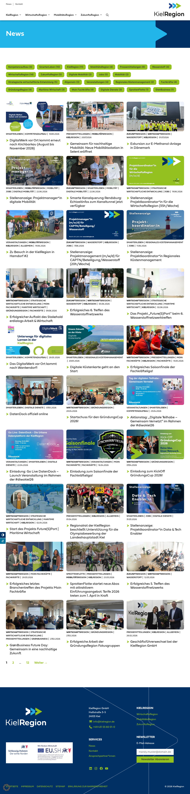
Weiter (40, 662)
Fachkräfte (36, 311)
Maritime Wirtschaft (34, 307)
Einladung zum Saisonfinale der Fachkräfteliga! (94, 473)
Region (102, 134)
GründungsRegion (17, 311)
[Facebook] (101, 768)
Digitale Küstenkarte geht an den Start (95, 369)
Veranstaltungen (16, 242)
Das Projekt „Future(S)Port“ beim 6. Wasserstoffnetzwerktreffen (156, 315)
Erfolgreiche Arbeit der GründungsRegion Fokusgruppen (95, 643)
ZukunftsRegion (90, 15)
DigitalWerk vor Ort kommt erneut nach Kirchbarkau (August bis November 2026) (35, 144)
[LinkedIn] (90, 768)
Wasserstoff (134, 137)
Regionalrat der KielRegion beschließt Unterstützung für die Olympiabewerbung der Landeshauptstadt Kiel (94, 531)
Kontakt (19, 4)
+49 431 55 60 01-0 (104, 726)
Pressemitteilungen (78, 134)
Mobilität (52, 188)
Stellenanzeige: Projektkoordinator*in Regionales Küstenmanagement (155, 256)
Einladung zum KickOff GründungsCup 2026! (147, 473)
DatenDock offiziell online (29, 414)
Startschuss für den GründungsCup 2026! (96, 419)
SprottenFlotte (75, 574)
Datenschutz (45, 786)
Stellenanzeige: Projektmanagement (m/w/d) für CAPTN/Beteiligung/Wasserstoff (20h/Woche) (95, 258)
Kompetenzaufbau (35, 134)
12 (28, 662)
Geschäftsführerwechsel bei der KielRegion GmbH (153, 643)
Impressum (27, 786)
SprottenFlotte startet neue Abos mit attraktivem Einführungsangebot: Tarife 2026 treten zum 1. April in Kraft (94, 590)
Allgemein (27, 246)
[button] (20, 15)
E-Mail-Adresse (145, 743)
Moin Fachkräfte (40, 574)
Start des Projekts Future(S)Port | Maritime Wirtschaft (34, 531)
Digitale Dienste (34, 408)
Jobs (8, 192)
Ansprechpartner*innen (102, 755)
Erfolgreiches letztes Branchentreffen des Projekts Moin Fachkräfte (35, 588)
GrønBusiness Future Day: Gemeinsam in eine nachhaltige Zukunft (33, 649)
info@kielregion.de (103, 721)
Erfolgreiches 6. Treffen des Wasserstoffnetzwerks (90, 312)
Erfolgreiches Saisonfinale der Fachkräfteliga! (152, 369)
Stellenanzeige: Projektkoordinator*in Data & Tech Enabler (155, 529)
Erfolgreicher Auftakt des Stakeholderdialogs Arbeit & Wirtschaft (36, 319)
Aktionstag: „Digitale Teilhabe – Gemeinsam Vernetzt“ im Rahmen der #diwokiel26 (155, 421)
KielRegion (12, 15)
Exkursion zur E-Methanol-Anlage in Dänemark (155, 146)
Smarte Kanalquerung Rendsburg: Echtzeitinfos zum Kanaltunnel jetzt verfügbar (96, 202)
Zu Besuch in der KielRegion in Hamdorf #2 (32, 254)
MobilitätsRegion (64, 15)
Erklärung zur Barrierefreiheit (88, 786)
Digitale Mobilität (23, 192)
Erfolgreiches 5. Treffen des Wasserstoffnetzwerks (150, 586)
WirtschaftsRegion (36, 15)
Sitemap (60, 786)
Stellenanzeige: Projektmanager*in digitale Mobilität (36, 200)
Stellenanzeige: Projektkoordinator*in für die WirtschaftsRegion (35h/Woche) (154, 202)
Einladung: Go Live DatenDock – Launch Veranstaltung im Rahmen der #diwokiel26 (35, 475)
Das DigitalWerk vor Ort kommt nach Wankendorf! (33, 366)
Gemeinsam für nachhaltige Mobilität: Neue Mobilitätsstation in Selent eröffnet (96, 148)
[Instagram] (96, 768)
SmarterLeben (14, 134)
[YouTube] (106, 768)
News (9, 4)
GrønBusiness (39, 639)
